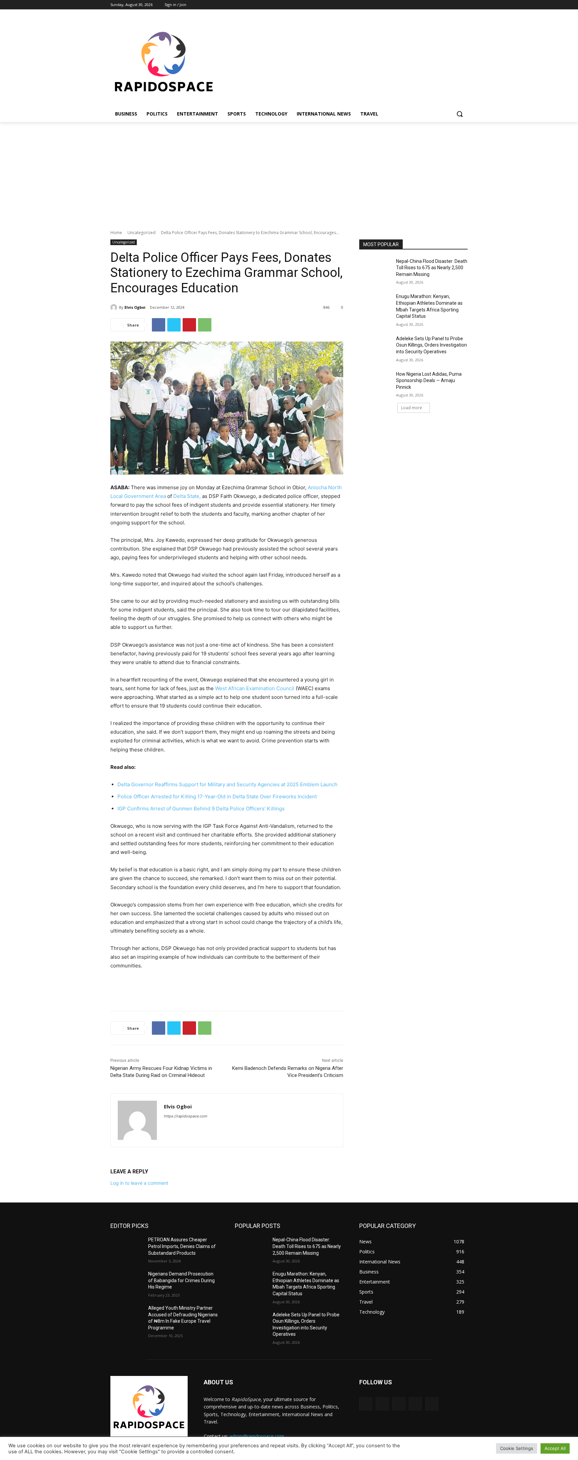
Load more (411, 408)
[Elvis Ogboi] (114, 307)
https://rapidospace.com (185, 1116)
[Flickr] (398, 1403)
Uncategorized (141, 232)
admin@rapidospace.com (256, 1436)
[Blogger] (365, 1403)
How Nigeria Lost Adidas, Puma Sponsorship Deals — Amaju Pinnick (429, 380)
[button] (460, 114)
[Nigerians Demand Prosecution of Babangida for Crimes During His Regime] (126, 1282)
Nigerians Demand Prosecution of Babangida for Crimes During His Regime (181, 1280)
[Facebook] (426, 5)
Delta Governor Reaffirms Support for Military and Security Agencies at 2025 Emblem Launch (227, 784)
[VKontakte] (431, 1403)
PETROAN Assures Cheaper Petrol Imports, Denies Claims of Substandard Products (182, 1246)
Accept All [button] (555, 1448)
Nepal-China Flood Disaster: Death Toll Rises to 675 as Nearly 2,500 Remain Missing (431, 268)
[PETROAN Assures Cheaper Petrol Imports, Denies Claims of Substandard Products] (126, 1248)
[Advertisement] (289, 172)
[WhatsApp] (204, 325)
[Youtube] (464, 5)
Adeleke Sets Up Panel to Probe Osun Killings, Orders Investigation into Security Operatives (431, 345)
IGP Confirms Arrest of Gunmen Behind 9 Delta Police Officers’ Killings (201, 808)
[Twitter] (445, 5)
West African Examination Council (254, 688)
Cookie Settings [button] (516, 1448)
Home (116, 232)
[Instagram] (436, 5)
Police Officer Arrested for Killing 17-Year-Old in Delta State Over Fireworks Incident (217, 796)
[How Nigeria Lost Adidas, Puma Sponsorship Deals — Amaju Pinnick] (375, 382)
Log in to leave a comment (139, 1183)
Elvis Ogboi (135, 307)
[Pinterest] (189, 325)
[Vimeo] (454, 5)
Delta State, (187, 496)
